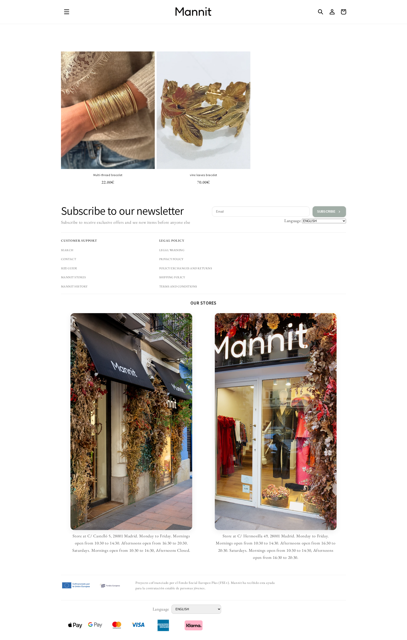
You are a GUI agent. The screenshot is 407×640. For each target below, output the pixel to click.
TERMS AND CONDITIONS (178, 286)
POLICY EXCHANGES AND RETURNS (185, 268)
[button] (66, 11)
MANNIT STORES (73, 277)
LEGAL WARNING (171, 250)
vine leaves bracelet (203, 175)
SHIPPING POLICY (172, 277)
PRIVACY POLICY (171, 259)
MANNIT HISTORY (74, 286)
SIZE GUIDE (69, 268)
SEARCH (67, 250)
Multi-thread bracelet (107, 175)
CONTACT (68, 259)
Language (292, 220)
